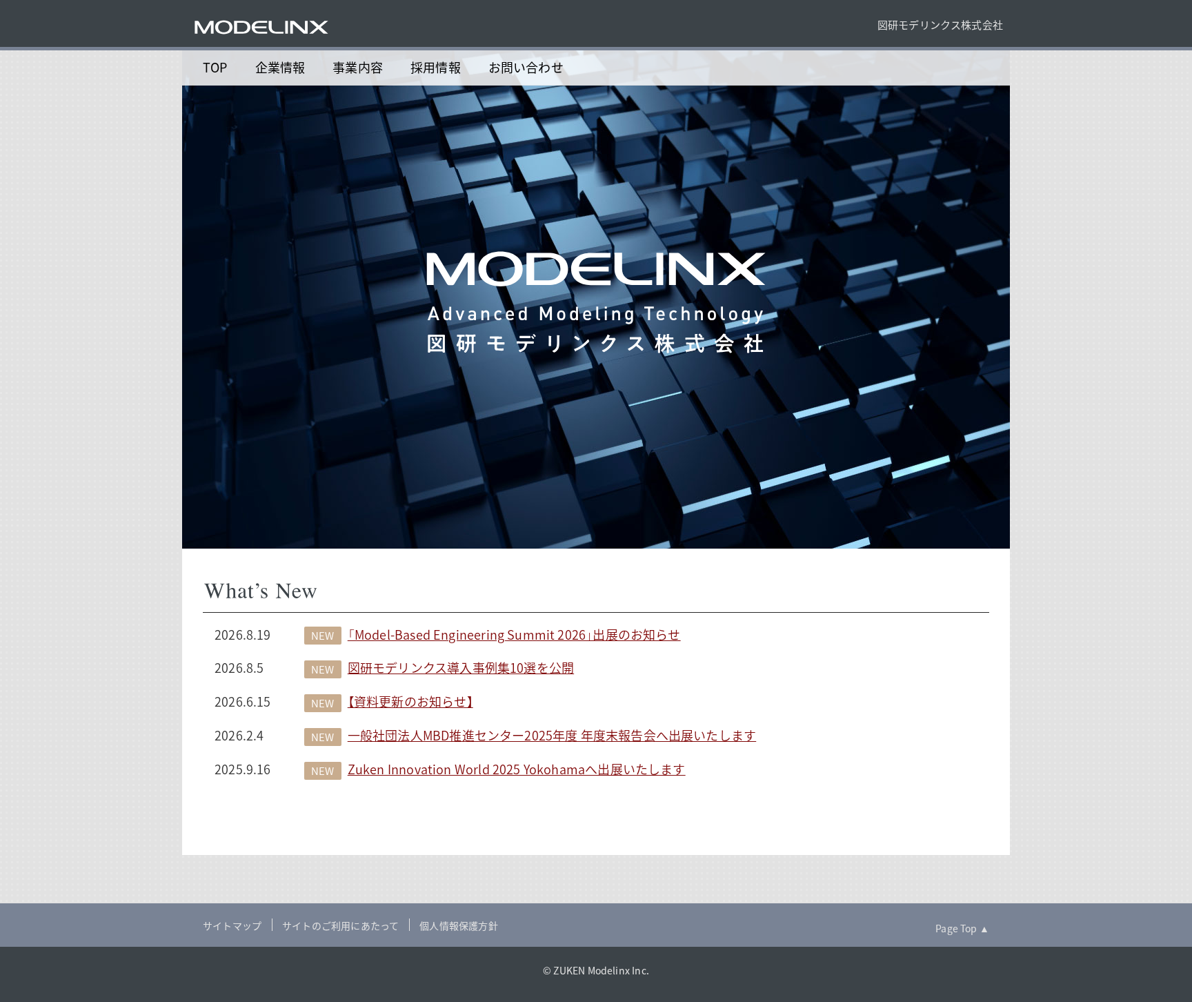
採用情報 (435, 67)
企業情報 (280, 67)
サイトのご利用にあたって (340, 925)
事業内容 (357, 67)
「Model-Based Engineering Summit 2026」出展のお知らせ (514, 634)
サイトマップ (232, 925)
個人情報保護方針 (458, 925)
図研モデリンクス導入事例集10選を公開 (461, 667)
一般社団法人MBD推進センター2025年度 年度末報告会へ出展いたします (552, 735)
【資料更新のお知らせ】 (410, 701)
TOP (215, 67)
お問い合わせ (526, 67)
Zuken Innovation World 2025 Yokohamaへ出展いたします (517, 769)
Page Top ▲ (962, 928)
